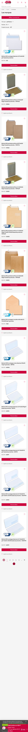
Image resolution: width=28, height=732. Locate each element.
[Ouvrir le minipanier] (25, 2)
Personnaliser (14, 65)
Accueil (3, 9)
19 (24, 560)
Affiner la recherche (14, 17)
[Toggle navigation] (2, 2)
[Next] (14, 564)
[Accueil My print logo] (8, 2)
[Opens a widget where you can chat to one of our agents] (23, 729)
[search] (14, 6)
